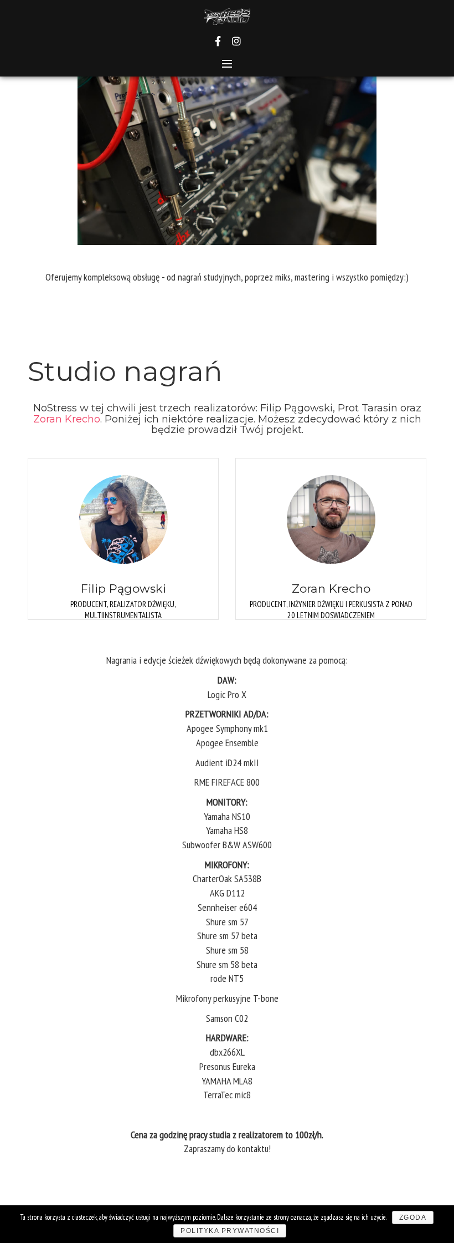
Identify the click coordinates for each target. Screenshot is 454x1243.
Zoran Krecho (66, 419)
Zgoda (413, 1217)
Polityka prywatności (229, 1231)
